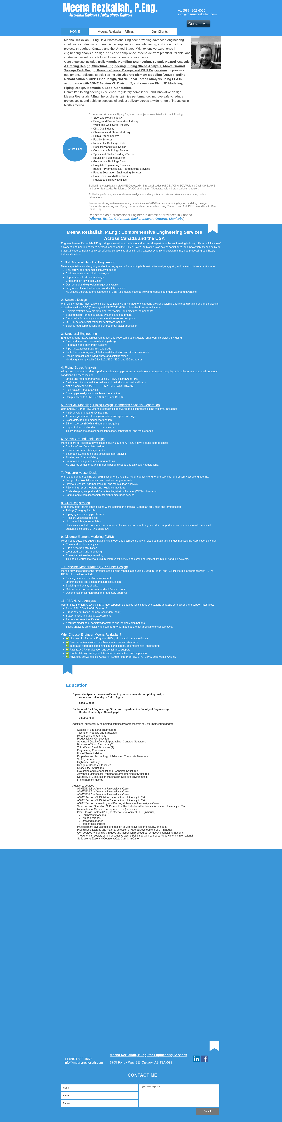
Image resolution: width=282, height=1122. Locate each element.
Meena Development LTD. (109, 809)
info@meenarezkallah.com (197, 14)
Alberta (95, 218)
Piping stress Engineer (116, 15)
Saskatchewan (142, 218)
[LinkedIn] (196, 1059)
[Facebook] (204, 1059)
